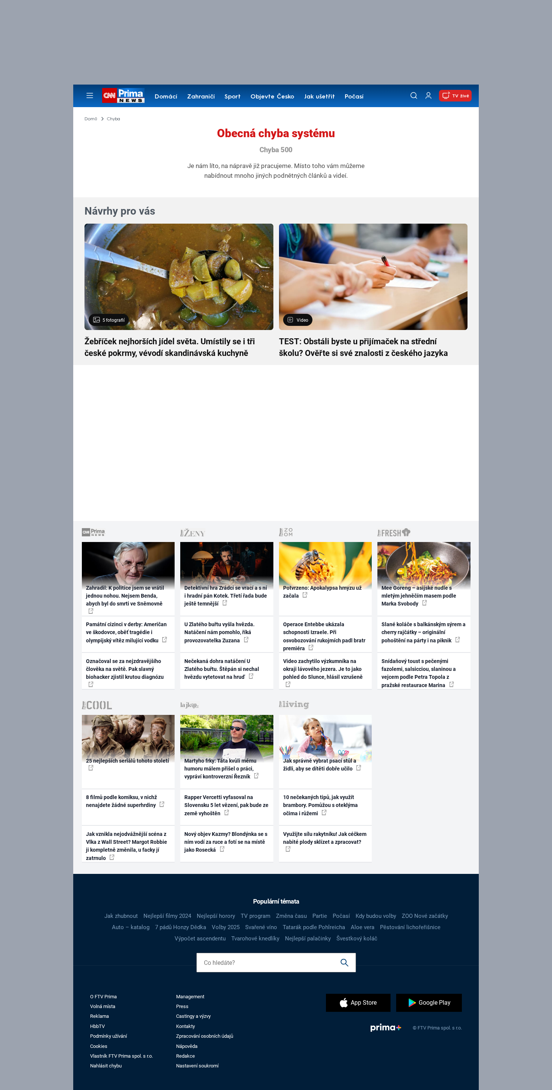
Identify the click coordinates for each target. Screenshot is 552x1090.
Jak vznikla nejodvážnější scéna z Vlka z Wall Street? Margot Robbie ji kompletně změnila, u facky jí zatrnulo (126, 846)
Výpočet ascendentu (200, 938)
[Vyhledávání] (413, 95)
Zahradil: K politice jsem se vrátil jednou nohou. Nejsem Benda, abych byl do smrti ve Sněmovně (125, 596)
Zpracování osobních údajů (204, 1036)
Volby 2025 (226, 927)
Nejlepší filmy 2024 (167, 916)
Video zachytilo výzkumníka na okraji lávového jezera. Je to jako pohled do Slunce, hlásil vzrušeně (323, 669)
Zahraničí (201, 97)
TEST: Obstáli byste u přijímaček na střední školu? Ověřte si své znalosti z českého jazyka (363, 347)
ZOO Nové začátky (425, 916)
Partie (319, 916)
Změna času (291, 916)
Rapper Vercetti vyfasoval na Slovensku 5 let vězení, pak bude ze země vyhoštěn (226, 805)
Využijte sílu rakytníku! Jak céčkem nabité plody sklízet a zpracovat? (324, 838)
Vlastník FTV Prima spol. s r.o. (121, 1056)
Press (182, 1006)
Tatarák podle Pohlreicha (314, 927)
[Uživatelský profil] (428, 95)
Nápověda (187, 1046)
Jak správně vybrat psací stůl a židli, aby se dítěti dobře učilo (319, 765)
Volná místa (102, 1006)
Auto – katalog (130, 927)
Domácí (166, 97)
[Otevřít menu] (90, 95)
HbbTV (97, 1026)
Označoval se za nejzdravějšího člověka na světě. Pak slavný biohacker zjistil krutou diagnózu (125, 669)
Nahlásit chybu (106, 1066)
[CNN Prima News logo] (123, 95)
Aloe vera (362, 927)
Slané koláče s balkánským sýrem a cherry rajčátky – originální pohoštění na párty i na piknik (424, 632)
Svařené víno (261, 927)
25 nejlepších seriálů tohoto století (127, 761)
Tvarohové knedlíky (255, 938)
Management (190, 996)
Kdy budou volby (376, 916)
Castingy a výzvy (193, 1016)
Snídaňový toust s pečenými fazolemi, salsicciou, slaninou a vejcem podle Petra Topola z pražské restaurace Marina (419, 673)
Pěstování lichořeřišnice (410, 927)
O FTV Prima (103, 996)
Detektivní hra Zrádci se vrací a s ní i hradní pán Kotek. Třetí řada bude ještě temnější (225, 596)
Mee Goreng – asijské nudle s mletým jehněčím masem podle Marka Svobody (419, 596)
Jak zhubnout (121, 916)
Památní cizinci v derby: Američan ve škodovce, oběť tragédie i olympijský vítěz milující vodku (126, 632)
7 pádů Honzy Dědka (180, 927)
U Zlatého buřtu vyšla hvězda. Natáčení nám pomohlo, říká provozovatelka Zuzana (219, 632)
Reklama (99, 1016)
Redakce (185, 1056)
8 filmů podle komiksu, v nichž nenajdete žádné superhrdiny (121, 801)
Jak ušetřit (319, 97)
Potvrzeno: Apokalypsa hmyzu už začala (322, 592)
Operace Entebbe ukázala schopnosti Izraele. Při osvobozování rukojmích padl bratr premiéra (324, 636)
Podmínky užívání (108, 1036)
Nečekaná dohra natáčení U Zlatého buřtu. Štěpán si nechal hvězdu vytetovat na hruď (221, 669)
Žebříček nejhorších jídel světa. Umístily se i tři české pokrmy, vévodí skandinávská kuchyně (169, 347)
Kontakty (185, 1026)
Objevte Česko (272, 97)
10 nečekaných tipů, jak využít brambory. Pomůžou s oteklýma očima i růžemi (320, 805)
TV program (255, 916)
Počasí (354, 97)
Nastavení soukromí (197, 1066)
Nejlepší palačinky (308, 938)
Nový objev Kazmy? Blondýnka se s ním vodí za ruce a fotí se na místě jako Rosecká (225, 842)
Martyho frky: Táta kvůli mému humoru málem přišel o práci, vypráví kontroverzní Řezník (220, 769)
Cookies (98, 1046)
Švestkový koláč (356, 938)
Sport (233, 97)
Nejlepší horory (216, 916)
